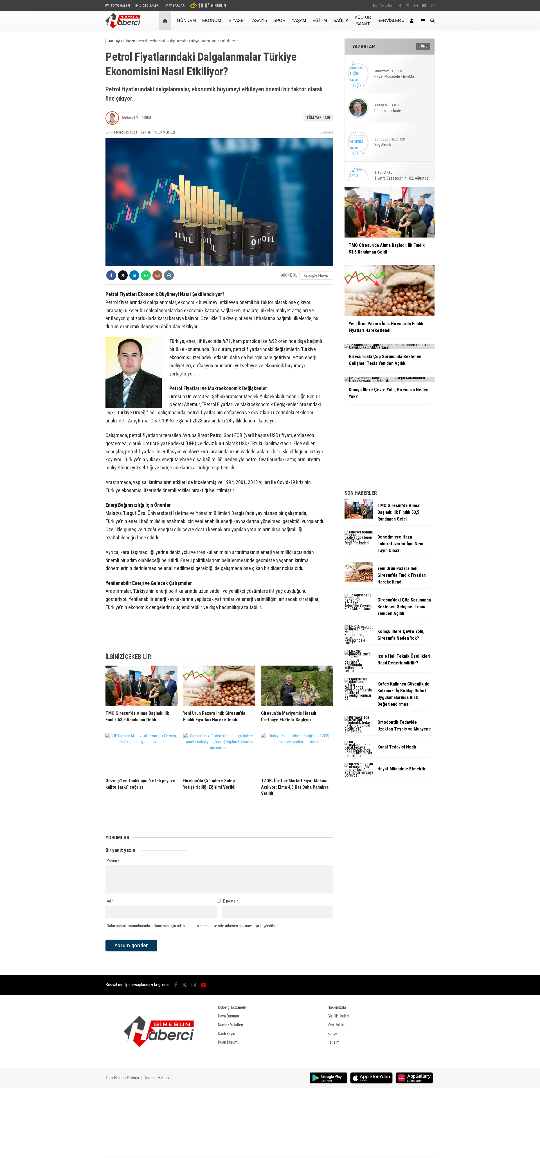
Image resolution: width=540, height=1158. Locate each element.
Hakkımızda (337, 1007)
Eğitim (319, 20)
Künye (332, 1033)
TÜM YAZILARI (318, 118)
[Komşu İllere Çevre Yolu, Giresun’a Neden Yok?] (359, 643)
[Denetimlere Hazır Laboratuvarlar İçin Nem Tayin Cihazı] (359, 546)
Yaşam (299, 20)
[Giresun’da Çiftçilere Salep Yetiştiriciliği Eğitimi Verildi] (219, 753)
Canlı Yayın (226, 1033)
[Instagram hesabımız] (416, 5)
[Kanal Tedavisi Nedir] (359, 756)
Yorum (113, 861)
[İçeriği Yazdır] (169, 275)
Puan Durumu (228, 1042)
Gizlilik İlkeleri (338, 1016)
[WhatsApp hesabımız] (433, 5)
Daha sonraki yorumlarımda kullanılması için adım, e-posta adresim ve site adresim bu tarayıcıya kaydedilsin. (192, 926)
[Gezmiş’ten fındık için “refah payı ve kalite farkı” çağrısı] (141, 753)
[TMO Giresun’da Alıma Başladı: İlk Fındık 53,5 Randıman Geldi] (141, 686)
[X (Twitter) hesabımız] (408, 5)
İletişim (333, 1042)
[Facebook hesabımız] (400, 5)
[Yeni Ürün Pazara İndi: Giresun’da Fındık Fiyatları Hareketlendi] (219, 686)
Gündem (186, 20)
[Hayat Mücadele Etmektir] (359, 775)
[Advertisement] (77, 120)
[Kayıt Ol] (412, 21)
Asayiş (259, 20)
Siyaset (237, 20)
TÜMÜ (423, 46)
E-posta (230, 901)
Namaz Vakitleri (230, 1025)
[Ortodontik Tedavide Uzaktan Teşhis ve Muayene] (359, 731)
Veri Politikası (338, 1025)
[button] (166, 21)
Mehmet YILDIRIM (136, 118)
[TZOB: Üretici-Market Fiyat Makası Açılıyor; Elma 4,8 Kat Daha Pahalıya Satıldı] (297, 753)
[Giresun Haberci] (122, 27)
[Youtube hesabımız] (424, 5)
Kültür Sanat (363, 20)
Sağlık (340, 20)
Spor (279, 20)
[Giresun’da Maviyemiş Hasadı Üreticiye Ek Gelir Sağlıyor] (297, 686)
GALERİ (120, 6)
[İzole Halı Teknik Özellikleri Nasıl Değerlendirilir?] (359, 670)
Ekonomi (212, 20)
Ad (110, 901)
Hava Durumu (228, 1016)
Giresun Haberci (157, 1077)
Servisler (389, 20)
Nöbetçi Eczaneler (232, 1007)
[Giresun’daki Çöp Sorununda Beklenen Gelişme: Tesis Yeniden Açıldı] (359, 609)
